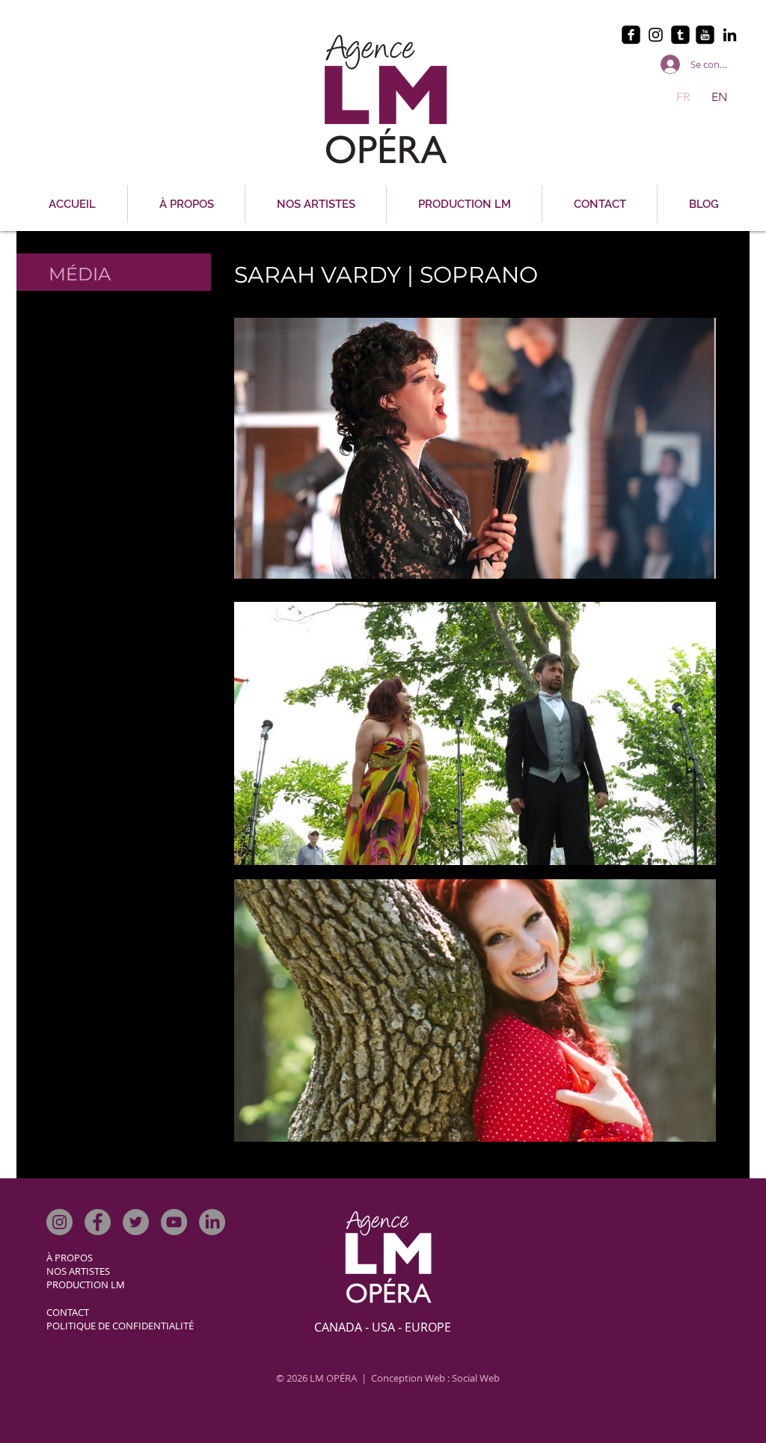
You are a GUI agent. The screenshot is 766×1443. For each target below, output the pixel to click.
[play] (684, 565)
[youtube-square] (705, 34)
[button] (475, 448)
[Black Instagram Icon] (655, 34)
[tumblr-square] (680, 34)
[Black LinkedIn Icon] (729, 34)
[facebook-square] (631, 34)
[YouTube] (174, 1222)
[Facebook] (98, 1222)
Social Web (476, 1378)
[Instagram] (59, 1222)
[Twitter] (136, 1222)
